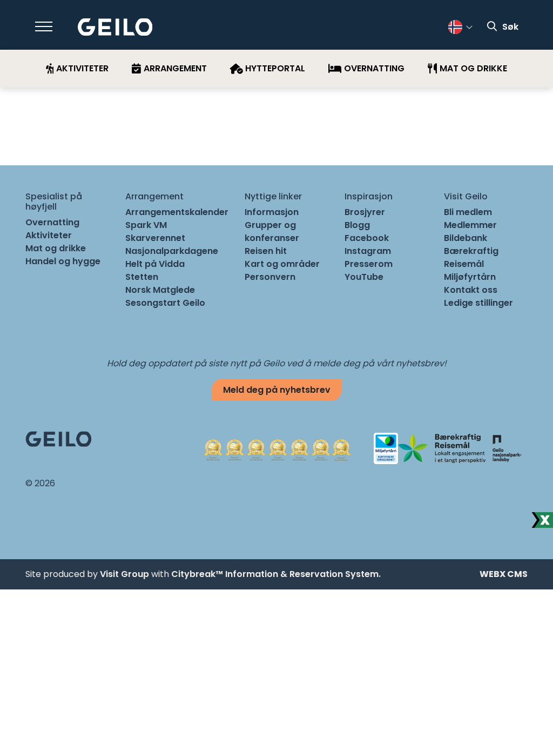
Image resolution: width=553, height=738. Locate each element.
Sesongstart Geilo (165, 303)
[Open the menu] (43, 26)
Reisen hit (266, 251)
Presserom (369, 264)
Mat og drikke (55, 248)
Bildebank (465, 238)
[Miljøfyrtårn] (386, 447)
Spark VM (146, 225)
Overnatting (52, 222)
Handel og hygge (62, 261)
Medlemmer (470, 225)
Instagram (368, 251)
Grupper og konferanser (272, 231)
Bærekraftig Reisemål (471, 257)
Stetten (141, 277)
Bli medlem (468, 212)
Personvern (270, 277)
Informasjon (272, 212)
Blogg (357, 225)
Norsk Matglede (160, 290)
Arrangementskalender (176, 212)
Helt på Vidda (155, 264)
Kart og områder (282, 264)
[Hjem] (115, 27)
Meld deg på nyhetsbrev (277, 390)
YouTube (364, 277)
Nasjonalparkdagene (171, 251)
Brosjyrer (365, 212)
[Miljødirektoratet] (506, 447)
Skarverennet (155, 238)
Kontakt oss (470, 290)
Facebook (367, 238)
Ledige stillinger (478, 303)
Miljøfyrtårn (470, 277)
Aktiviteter (48, 235)
